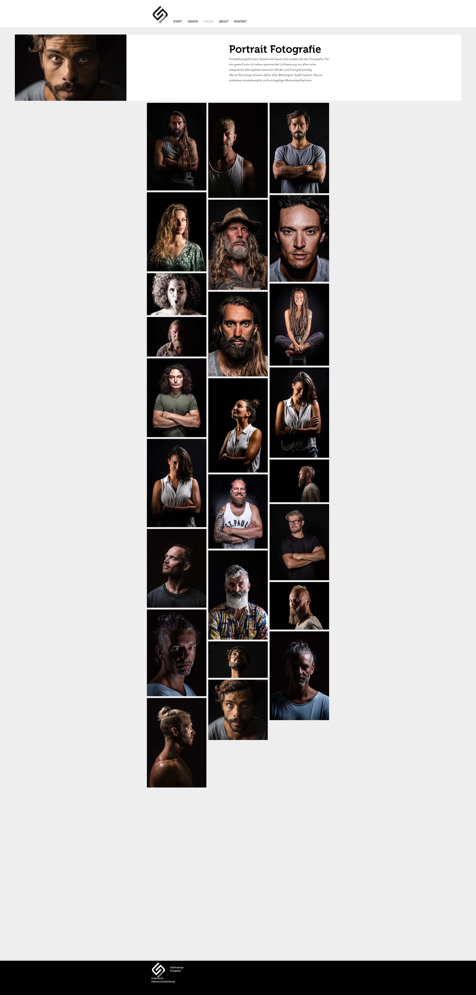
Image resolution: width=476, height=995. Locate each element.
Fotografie (175, 970)
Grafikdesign (177, 967)
